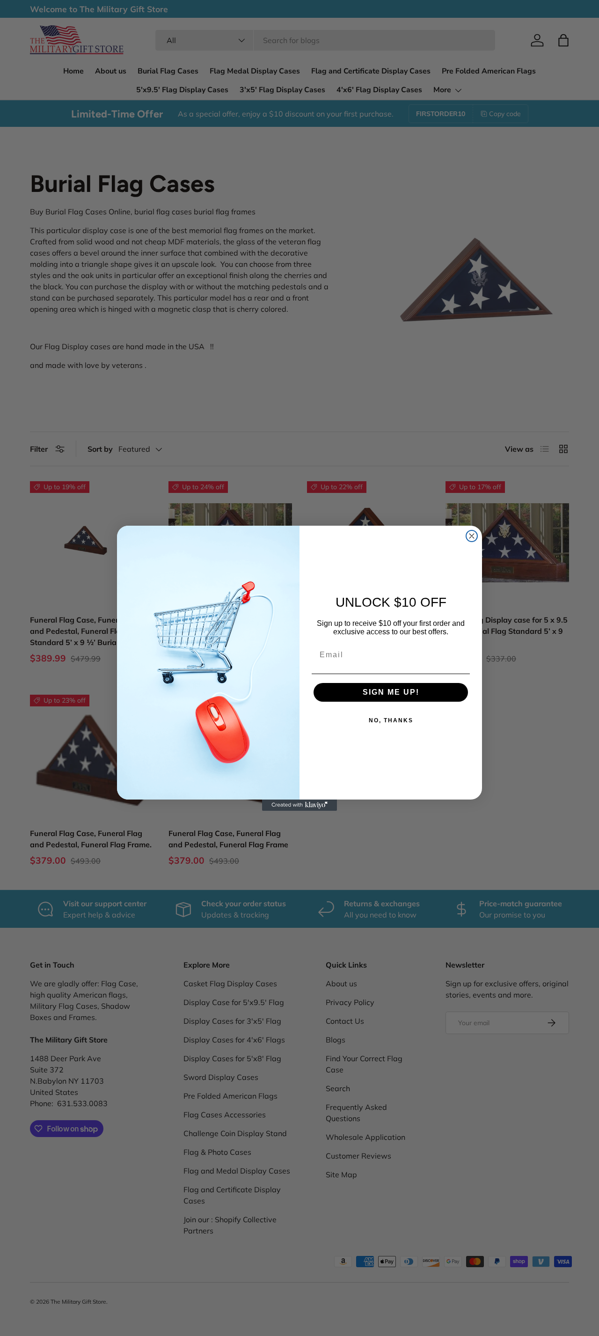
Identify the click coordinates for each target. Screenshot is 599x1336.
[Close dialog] (471, 536)
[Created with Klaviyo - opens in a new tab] (299, 805)
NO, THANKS (391, 720)
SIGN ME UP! (391, 692)
